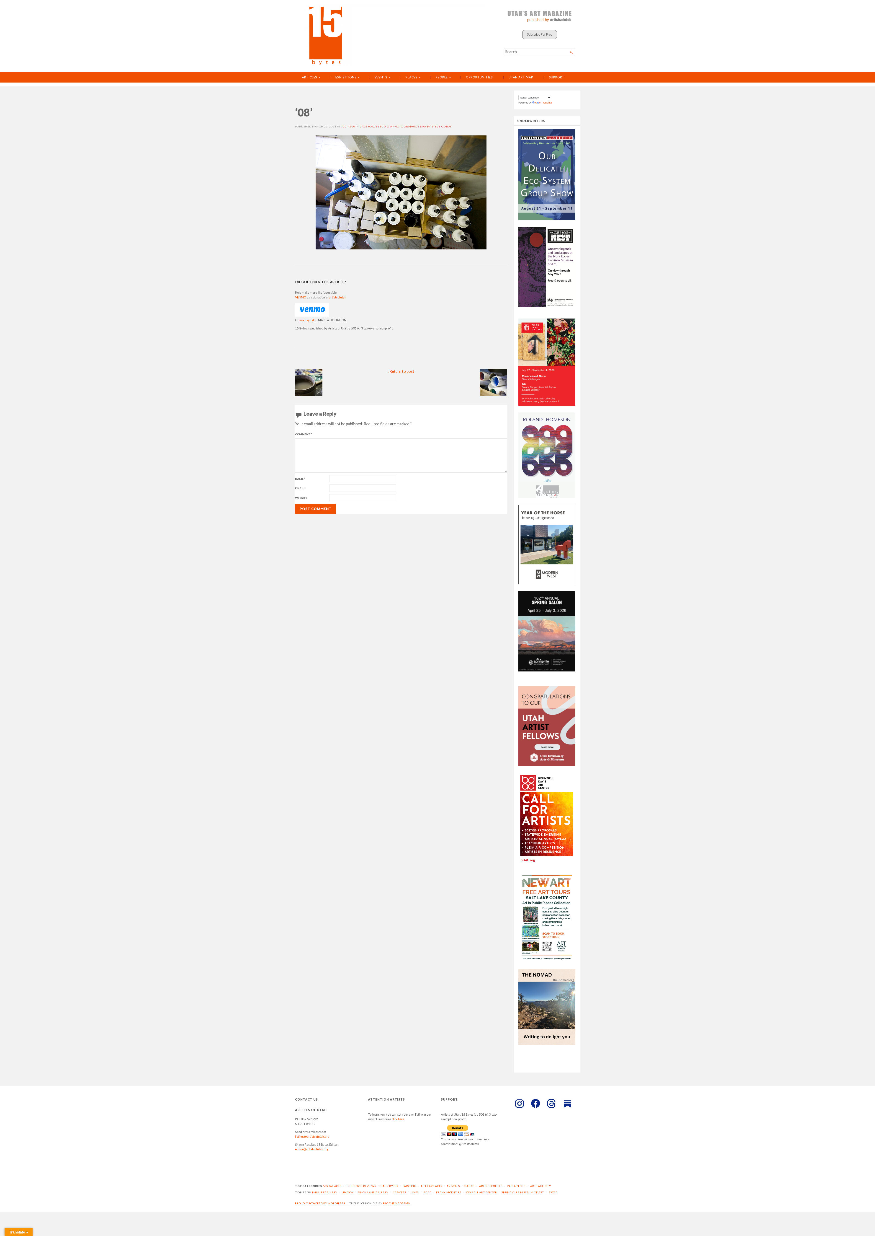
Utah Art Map (521, 77)
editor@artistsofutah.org (311, 1149)
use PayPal (306, 320)
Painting (409, 1185)
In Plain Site (516, 1185)
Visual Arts (332, 1185)
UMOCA (347, 1192)
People (442, 77)
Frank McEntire (448, 1192)
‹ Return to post (401, 371)
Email (300, 488)
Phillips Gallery (324, 1192)
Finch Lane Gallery (373, 1192)
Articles (309, 77)
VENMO (300, 297)
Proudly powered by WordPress (320, 1203)
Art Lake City (540, 1185)
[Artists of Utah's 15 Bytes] (393, 34)
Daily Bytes (389, 1185)
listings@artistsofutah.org (312, 1136)
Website (301, 497)
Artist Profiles (490, 1185)
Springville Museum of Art (523, 1192)
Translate (546, 102)
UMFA (415, 1192)
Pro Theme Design (397, 1203)
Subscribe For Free (539, 34)
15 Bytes (453, 1185)
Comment (303, 434)
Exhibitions (345, 77)
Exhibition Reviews (361, 1185)
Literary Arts (431, 1185)
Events (381, 77)
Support (556, 77)
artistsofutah (337, 297)
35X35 (553, 1192)
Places (412, 77)
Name (300, 478)
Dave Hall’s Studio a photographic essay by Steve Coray (406, 126)
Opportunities (479, 77)
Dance (469, 1185)
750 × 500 (348, 126)
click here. (398, 1119)
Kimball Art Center (481, 1192)
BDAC (428, 1192)
